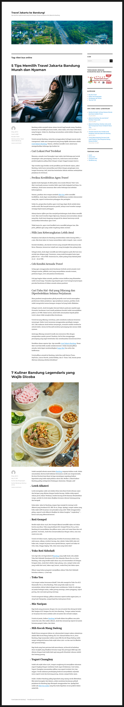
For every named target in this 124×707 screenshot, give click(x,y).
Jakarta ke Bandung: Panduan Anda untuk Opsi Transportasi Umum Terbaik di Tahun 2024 (100, 125)
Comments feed (93, 158)
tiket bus (62, 194)
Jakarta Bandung (39, 144)
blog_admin (14, 132)
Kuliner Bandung (16, 483)
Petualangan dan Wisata (95, 98)
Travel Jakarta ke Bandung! (28, 12)
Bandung (59, 471)
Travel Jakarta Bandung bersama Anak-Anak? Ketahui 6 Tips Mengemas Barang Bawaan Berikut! (99, 139)
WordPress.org (93, 160)
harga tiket (61, 348)
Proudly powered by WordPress (35, 699)
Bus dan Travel (15, 136)
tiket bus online (15, 139)
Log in (90, 155)
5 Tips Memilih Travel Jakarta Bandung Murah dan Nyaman (45, 68)
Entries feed (92, 157)
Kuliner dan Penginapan (18, 480)
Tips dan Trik (92, 100)
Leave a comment (16, 143)
